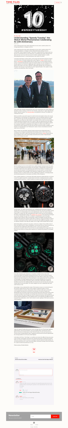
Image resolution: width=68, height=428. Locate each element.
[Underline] (23, 375)
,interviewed (19, 61)
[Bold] (20, 375)
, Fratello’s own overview (36, 214)
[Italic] (21, 375)
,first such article (30, 112)
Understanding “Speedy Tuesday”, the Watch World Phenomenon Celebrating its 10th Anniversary (32, 40)
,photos (44, 133)
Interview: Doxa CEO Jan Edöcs (21, 359)
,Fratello (42, 60)
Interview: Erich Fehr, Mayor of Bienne (45, 359)
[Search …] (61, 3)
